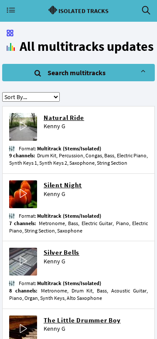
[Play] (23, 127)
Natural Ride (64, 117)
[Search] (146, 10)
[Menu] (11, 10)
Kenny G (54, 126)
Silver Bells (61, 252)
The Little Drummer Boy (82, 320)
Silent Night (63, 185)
